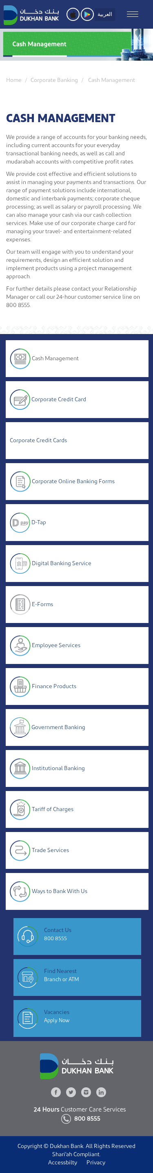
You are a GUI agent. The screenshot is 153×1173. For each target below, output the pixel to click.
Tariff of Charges (52, 809)
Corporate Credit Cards (38, 440)
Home (14, 80)
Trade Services (50, 850)
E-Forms (42, 604)
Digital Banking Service (61, 563)
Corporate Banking (54, 80)
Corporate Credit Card (58, 399)
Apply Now (56, 1020)
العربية (105, 14)
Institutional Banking (58, 768)
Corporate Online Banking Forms (73, 481)
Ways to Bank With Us (59, 891)
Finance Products (54, 686)
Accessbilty (62, 1163)
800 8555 (55, 938)
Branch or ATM (61, 979)
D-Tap (38, 522)
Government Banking (58, 727)
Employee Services (56, 645)
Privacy (95, 1163)
